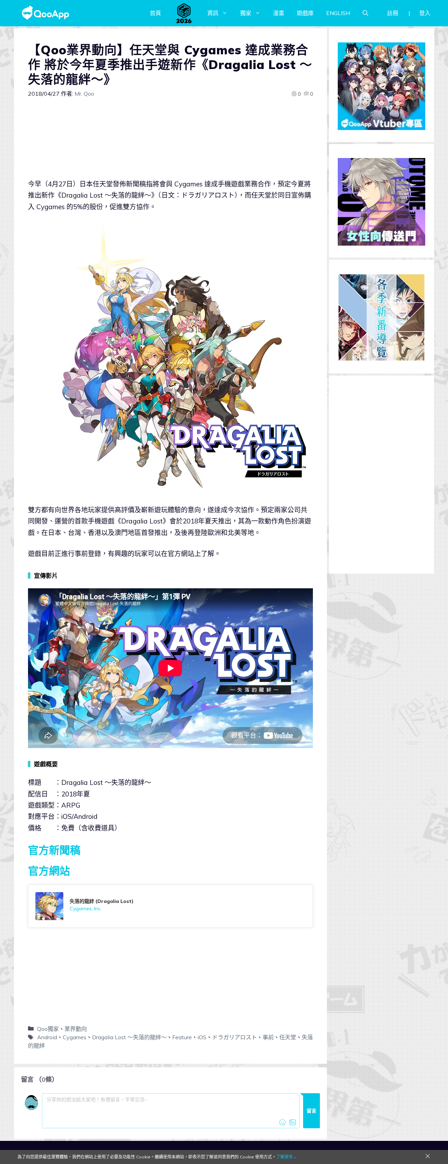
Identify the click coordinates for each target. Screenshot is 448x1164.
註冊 (392, 12)
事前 (268, 1037)
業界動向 (75, 1028)
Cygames (74, 1037)
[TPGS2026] (184, 13)
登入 (424, 12)
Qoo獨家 (48, 1028)
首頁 (155, 12)
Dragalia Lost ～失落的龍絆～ (129, 1037)
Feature (182, 1037)
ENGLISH (338, 12)
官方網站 (49, 870)
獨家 (245, 12)
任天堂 (287, 1037)
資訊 (212, 12)
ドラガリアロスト (234, 1037)
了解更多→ (286, 1156)
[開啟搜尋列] (365, 12)
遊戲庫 (305, 12)
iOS (201, 1037)
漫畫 (278, 12)
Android (47, 1037)
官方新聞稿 (54, 850)
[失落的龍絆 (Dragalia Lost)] (170, 906)
